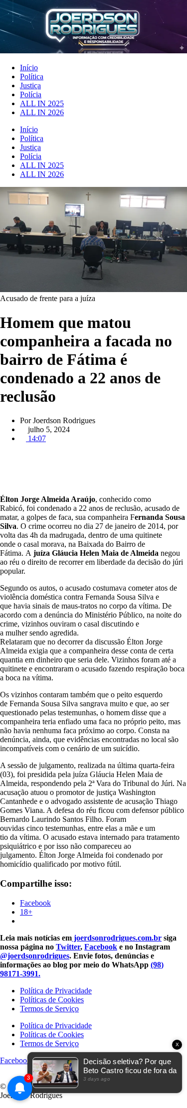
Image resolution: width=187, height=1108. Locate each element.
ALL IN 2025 (42, 103)
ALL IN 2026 (42, 112)
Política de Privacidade (56, 990)
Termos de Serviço (49, 1008)
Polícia (30, 94)
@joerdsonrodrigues (34, 955)
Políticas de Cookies (52, 999)
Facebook (100, 947)
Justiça (30, 85)
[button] (93, 455)
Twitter (68, 947)
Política (31, 76)
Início (29, 67)
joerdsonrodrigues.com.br (117, 938)
